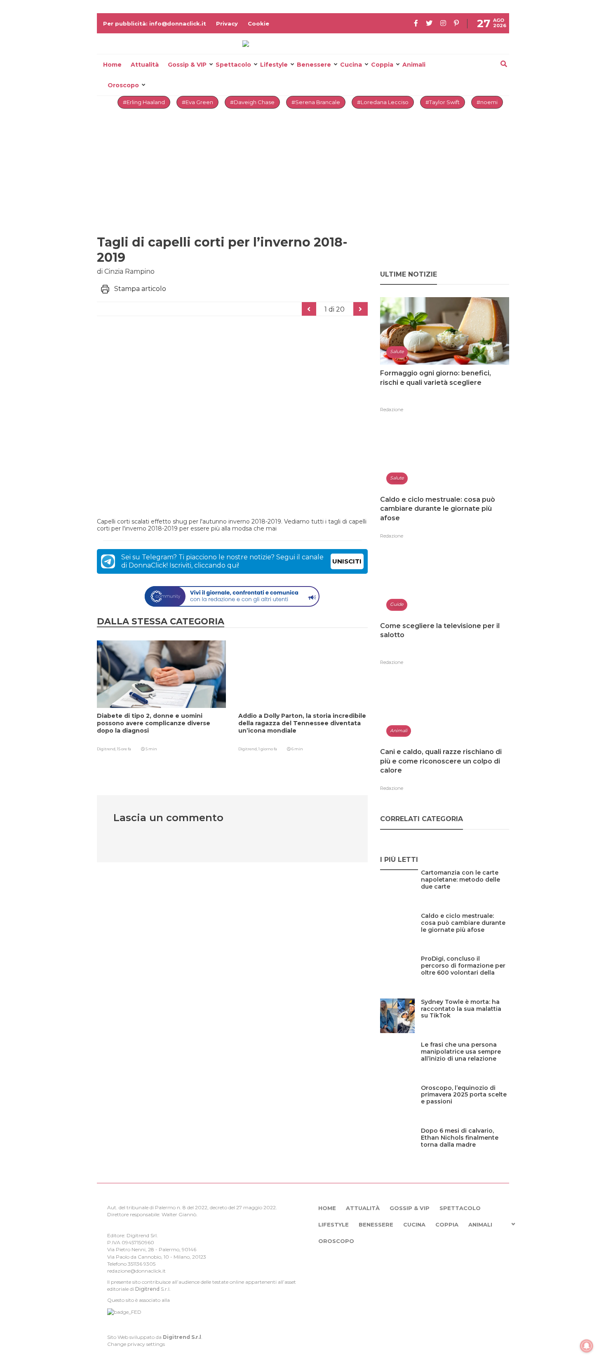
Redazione (391, 409)
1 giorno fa (267, 749)
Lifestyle (274, 64)
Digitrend (147, 1289)
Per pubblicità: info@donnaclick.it (154, 23)
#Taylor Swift (442, 102)
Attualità (145, 64)
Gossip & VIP (187, 64)
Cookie (258, 23)
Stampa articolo (140, 289)
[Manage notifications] (586, 1345)
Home (112, 64)
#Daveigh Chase (252, 102)
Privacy (227, 23)
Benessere (314, 64)
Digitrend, (107, 749)
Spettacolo (233, 64)
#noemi (487, 102)
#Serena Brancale (315, 102)
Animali (413, 64)
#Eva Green (197, 102)
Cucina (351, 64)
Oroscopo (123, 85)
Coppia (382, 64)
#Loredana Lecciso (383, 102)
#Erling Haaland (144, 102)
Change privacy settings (136, 1344)
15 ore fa (124, 749)
